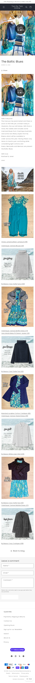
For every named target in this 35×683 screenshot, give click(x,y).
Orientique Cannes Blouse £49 (12, 246)
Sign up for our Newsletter (13, 629)
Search (6, 634)
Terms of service (13, 676)
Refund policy (16, 673)
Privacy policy (25, 673)
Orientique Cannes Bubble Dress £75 (14, 505)
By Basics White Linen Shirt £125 (12, 454)
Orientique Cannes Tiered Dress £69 (14, 416)
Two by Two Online (14, 671)
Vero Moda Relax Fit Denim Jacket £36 (15, 333)
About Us (7, 638)
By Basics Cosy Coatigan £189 (12, 543)
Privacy (6, 642)
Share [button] (5, 70)
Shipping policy (24, 676)
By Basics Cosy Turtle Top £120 (12, 371)
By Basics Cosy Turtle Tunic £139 (13, 284)
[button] (4, 7)
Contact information (18, 679)
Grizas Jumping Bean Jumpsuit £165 (14, 242)
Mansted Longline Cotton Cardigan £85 (16, 413)
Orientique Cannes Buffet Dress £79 (14, 331)
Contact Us (8, 621)
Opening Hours (9, 625)
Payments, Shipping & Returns (14, 617)
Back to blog (19, 551)
